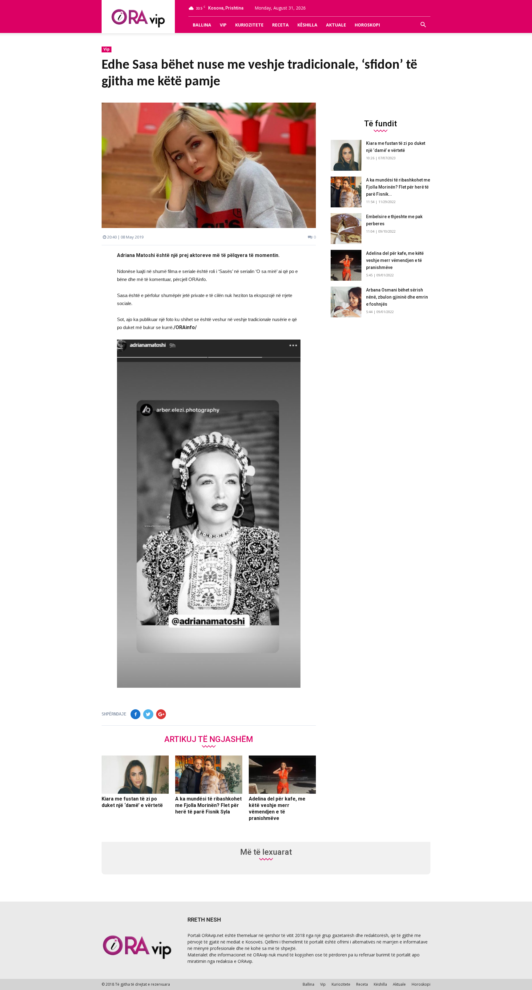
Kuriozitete (249, 25)
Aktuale (336, 25)
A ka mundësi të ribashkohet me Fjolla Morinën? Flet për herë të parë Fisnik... (398, 187)
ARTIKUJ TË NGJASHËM (208, 739)
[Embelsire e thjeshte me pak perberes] (346, 228)
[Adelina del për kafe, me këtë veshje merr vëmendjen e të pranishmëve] (282, 775)
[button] (423, 25)
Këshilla (307, 25)
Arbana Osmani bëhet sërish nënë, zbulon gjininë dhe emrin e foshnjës (397, 297)
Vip (223, 25)
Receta (280, 25)
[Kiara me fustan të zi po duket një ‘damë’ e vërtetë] (135, 775)
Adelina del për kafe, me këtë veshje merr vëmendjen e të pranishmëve (395, 260)
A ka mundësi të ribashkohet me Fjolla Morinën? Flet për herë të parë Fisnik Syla (208, 805)
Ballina (202, 25)
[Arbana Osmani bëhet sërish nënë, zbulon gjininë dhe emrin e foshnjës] (346, 302)
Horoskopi (367, 25)
